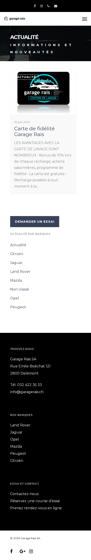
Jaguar (16, 263)
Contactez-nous (24, 494)
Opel (14, 298)
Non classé (19, 289)
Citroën (16, 254)
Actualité (26, 77)
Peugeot (18, 307)
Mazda (16, 280)
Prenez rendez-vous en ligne (36, 508)
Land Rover (20, 271)
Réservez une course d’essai (35, 501)
